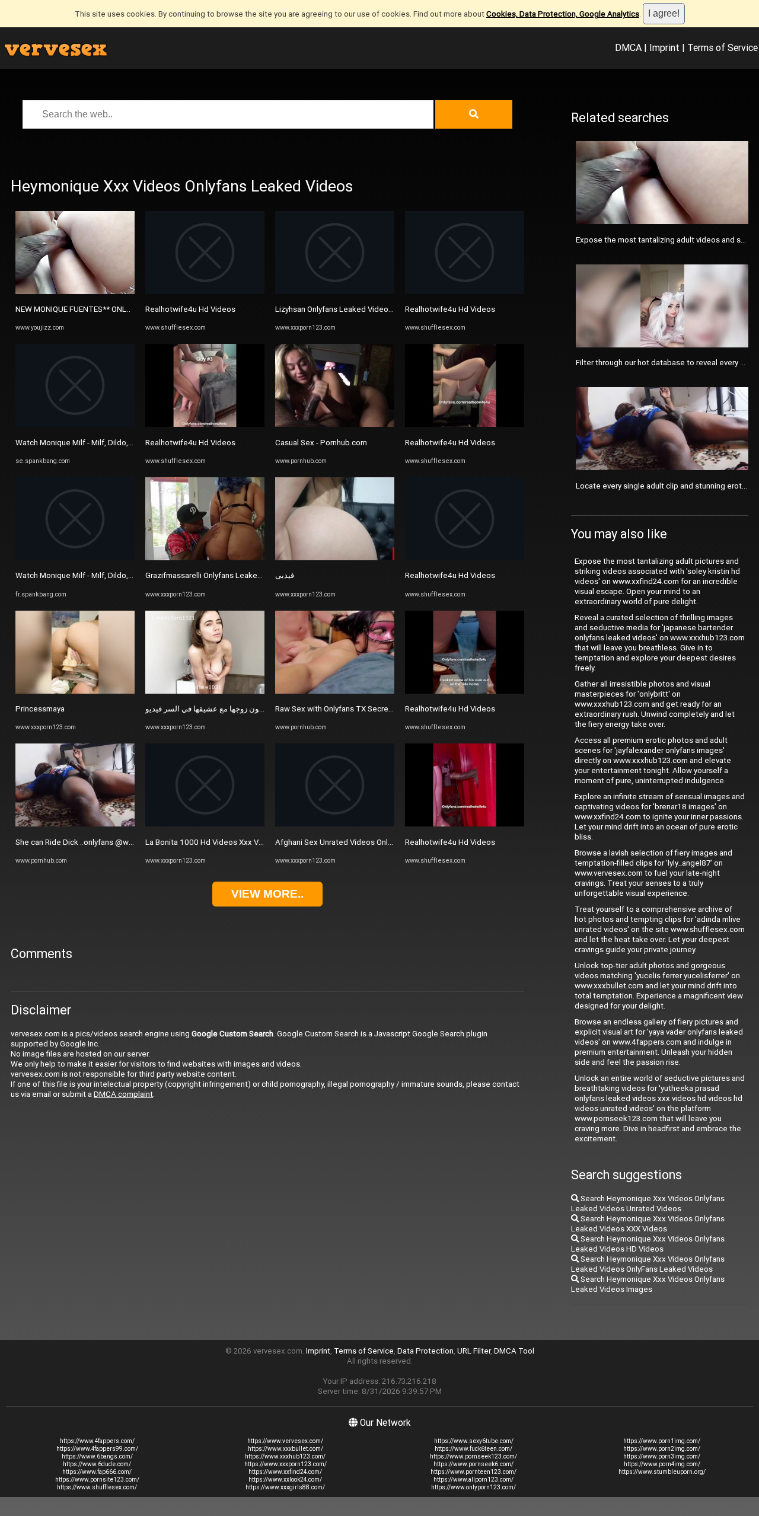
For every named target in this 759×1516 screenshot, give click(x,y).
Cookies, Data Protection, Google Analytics (562, 14)
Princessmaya (40, 709)
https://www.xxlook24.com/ (285, 1479)
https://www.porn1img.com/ (661, 1441)
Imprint (664, 47)
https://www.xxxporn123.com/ (285, 1464)
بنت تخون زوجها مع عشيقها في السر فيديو (212, 709)
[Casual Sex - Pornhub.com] (334, 424)
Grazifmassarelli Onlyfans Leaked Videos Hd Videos (236, 575)
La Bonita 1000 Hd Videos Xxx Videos (212, 842)
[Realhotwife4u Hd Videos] (204, 291)
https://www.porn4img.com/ (662, 1464)
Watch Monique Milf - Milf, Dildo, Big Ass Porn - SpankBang (118, 443)
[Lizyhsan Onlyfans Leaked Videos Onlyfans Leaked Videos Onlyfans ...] (334, 291)
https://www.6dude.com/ (97, 1464)
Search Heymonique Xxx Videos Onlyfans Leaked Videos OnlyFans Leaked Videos (648, 1264)
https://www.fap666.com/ (97, 1472)
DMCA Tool (514, 1351)
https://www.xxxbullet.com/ (285, 1449)
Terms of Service (722, 47)
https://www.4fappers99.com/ (97, 1449)
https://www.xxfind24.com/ (285, 1472)
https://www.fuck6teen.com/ (473, 1449)
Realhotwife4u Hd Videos (190, 309)
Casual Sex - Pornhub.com (321, 443)
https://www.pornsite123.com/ (97, 1479)
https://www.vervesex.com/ (285, 1441)
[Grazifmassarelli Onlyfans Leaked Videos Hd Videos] (204, 558)
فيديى (284, 575)
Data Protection (425, 1351)
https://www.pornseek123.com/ (473, 1456)
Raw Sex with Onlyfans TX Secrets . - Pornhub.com (363, 709)
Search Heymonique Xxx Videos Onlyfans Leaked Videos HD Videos (648, 1244)
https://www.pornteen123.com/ (473, 1472)
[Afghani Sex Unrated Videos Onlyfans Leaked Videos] (334, 824)
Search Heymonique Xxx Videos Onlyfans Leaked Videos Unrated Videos (648, 1203)
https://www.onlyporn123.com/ (473, 1487)
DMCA (628, 47)
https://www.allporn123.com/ (473, 1479)
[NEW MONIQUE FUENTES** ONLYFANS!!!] (75, 291)
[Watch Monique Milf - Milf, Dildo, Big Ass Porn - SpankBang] (75, 424)
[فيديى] (334, 558)
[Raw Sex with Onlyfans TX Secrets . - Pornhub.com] (334, 691)
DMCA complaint (123, 1094)
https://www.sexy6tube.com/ (474, 1441)
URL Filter (473, 1351)
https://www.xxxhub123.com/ (285, 1456)
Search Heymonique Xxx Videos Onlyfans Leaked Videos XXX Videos (648, 1224)
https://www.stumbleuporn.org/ (662, 1472)
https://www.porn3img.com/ (661, 1456)
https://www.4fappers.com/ (97, 1441)
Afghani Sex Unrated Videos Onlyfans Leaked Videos (368, 842)
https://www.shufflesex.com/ (97, 1487)
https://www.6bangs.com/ (97, 1456)
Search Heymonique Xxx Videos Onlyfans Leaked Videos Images (648, 1284)
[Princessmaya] (75, 691)
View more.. (267, 894)
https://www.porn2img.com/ (661, 1449)
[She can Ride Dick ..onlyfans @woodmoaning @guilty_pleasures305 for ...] (75, 824)
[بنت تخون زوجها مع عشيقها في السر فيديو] (204, 691)
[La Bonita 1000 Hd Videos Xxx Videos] (204, 824)
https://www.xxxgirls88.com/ (285, 1487)
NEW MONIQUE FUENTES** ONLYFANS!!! (84, 309)
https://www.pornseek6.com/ (473, 1464)
